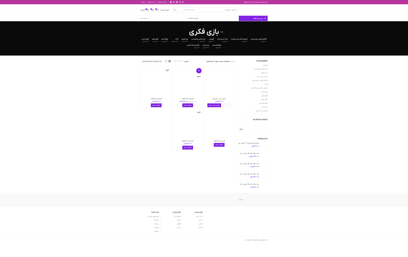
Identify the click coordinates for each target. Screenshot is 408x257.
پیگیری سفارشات (193, 18)
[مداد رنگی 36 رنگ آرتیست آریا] (264, 166)
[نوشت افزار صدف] (222, 199)
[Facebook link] (183, 2)
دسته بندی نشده (262, 77)
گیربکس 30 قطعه (187, 141)
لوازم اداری (264, 92)
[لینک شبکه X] (180, 2)
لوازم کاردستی (263, 103)
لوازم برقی (264, 96)
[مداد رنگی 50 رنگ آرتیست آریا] (264, 155)
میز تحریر (265, 107)
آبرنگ (200, 220)
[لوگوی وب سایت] (254, 10)
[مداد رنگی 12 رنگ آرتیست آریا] (264, 186)
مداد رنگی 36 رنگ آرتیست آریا (249, 163)
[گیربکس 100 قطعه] (187, 82)
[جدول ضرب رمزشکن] (219, 82)
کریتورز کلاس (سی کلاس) (259, 88)
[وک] (259, 199)
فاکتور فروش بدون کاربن (260, 80)
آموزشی (265, 65)
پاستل (200, 228)
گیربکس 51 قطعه (219, 141)
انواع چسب (177, 216)
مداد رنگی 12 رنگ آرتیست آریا (249, 184)
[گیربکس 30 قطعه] (187, 124)
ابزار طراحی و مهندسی (261, 69)
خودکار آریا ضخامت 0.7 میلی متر (248, 143)
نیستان (241, 200)
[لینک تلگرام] (170, 2)
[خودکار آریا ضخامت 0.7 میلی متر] (264, 145)
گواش (200, 224)
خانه (233, 61)
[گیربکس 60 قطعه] (156, 82)
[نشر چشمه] (167, 199)
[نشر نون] (185, 199)
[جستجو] (174, 9)
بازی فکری (264, 73)
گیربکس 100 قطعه (188, 98)
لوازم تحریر (264, 99)
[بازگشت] (221, 32)
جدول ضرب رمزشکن (219, 98)
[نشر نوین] (204, 199)
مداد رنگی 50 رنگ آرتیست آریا (249, 153)
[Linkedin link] (173, 2)
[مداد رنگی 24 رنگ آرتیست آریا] (264, 176)
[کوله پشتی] (148, 199)
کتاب (266, 84)
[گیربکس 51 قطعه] (219, 124)
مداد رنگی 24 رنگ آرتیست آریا (249, 174)
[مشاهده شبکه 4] (166, 61)
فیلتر (241, 129)
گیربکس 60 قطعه (156, 98)
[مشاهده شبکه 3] (170, 61)
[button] (214, 105)
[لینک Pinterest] (176, 2)
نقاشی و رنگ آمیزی (262, 111)
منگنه (179, 220)
